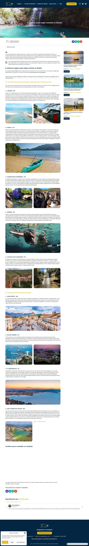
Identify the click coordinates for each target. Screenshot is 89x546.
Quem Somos (52, 3)
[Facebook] (82, 3)
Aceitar (5, 542)
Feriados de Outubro (42, 3)
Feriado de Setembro (30, 3)
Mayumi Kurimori (72, 92)
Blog (61, 3)
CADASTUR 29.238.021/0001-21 (50, 538)
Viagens (19, 3)
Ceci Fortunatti (71, 68)
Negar (12, 542)
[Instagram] (80, 3)
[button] (24, 533)
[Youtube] (85, 3)
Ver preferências (21, 542)
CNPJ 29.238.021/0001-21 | (37, 538)
